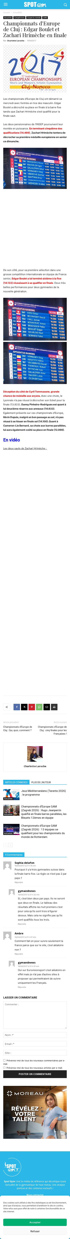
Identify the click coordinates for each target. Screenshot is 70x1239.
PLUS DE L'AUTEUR (41, 782)
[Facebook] (17, 707)
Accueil (6, 12)
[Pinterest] (31, 707)
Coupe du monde (33, 17)
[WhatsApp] (39, 707)
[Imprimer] (54, 707)
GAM (45, 17)
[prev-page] (5, 845)
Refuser (35, 1231)
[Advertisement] (35, 230)
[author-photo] (35, 761)
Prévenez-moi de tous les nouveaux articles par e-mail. (35, 1068)
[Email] (46, 707)
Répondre (19, 882)
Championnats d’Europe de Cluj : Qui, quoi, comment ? (17, 728)
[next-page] (10, 845)
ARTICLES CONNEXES (16, 782)
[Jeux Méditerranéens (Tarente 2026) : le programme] (11, 794)
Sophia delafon (24, 862)
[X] (24, 707)
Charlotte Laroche (15, 40)
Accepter (35, 1222)
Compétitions (19, 17)
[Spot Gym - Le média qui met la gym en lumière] (35, 4)
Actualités (17, 12)
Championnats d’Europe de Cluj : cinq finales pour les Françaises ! (52, 730)
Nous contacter (35, 1194)
